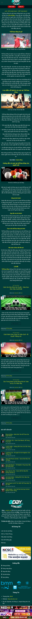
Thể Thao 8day (16, 285)
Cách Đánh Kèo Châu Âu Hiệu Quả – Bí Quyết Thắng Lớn (16, 335)
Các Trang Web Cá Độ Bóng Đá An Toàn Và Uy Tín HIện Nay (16, 382)
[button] (2, 2)
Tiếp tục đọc (16, 323)
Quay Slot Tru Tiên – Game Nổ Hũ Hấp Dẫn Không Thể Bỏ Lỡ (17, 471)
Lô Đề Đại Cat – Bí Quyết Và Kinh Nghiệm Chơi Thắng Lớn (18, 453)
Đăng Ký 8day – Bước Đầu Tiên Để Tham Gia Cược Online (17, 435)
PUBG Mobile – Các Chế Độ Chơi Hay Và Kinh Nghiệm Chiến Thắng (18, 490)
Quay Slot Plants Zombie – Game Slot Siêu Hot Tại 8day (18, 459)
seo (21, 293)
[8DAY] (16, 2)
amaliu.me (8, 510)
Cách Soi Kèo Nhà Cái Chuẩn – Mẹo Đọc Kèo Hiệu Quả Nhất (16, 288)
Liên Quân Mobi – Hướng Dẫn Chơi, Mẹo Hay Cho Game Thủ (17, 477)
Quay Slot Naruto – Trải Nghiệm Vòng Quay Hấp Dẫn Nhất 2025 (18, 465)
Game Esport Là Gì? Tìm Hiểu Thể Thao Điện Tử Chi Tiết (18, 483)
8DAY (11, 596)
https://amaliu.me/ (12, 599)
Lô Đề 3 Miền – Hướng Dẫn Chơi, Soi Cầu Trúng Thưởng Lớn (18, 447)
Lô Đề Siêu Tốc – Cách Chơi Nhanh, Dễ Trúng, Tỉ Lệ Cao (18, 441)
